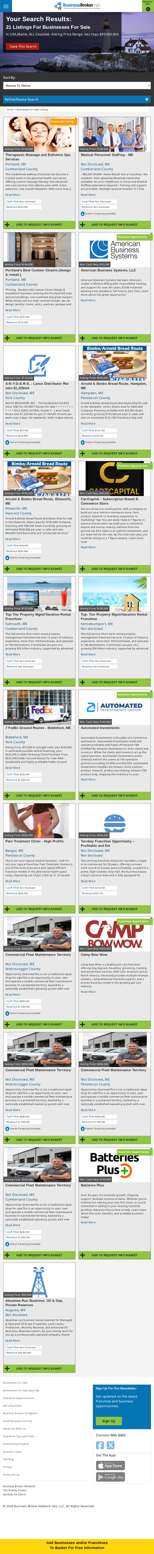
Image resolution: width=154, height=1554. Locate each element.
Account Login (12, 1451)
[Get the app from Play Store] (110, 1476)
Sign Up (108, 1421)
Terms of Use (11, 1474)
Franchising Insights (16, 1444)
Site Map (8, 1459)
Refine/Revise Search (21, 99)
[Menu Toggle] (6, 6)
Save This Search (22, 46)
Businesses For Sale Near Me (21, 1390)
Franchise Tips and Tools (18, 1436)
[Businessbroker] (77, 5)
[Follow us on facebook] (100, 1445)
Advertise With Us (14, 1428)
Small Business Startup (17, 1421)
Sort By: (9, 77)
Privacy (7, 1467)
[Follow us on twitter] (110, 1445)
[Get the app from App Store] (110, 1465)
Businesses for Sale (15, 1382)
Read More (12, 195)
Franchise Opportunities (18, 1398)
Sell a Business (12, 1405)
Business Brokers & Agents (20, 1413)
